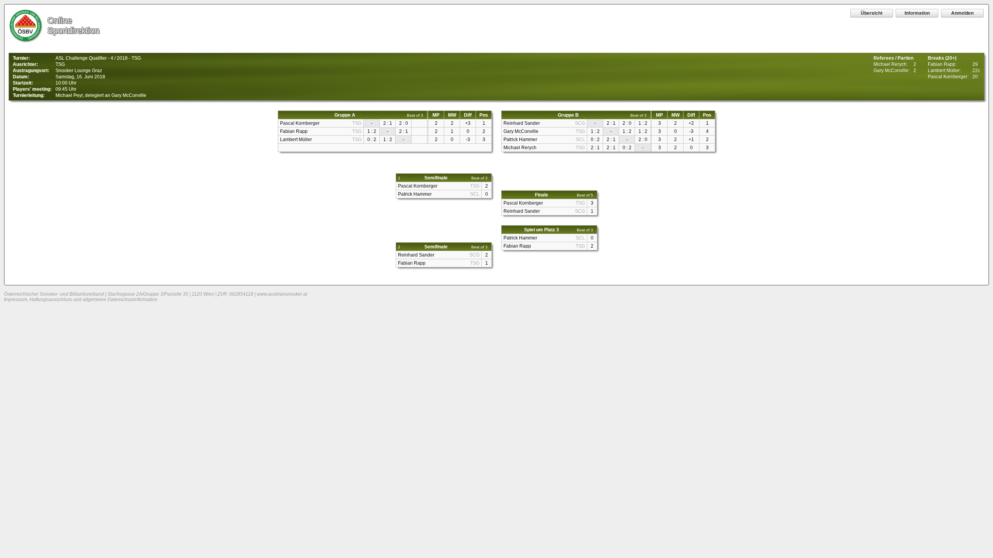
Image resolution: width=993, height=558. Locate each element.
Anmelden (962, 12)
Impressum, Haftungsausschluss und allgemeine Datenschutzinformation (80, 299)
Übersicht (871, 12)
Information (917, 12)
